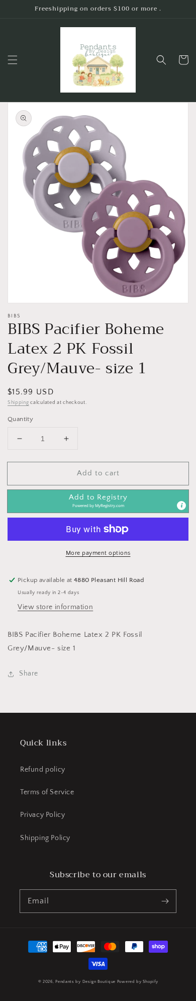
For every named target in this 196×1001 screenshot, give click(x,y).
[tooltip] (181, 505)
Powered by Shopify (137, 981)
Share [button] (28, 674)
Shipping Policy (45, 838)
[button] (13, 60)
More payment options (98, 553)
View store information (55, 607)
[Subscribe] (165, 901)
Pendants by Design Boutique (85, 981)
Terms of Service (47, 792)
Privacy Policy (42, 815)
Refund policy (42, 770)
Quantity (20, 419)
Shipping (18, 402)
